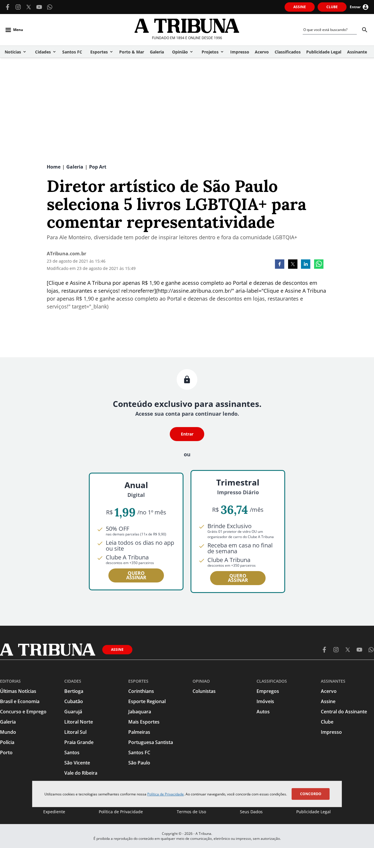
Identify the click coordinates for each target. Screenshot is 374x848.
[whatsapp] (318, 264)
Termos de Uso (191, 811)
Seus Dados (251, 811)
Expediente (54, 811)
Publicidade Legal (313, 811)
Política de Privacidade (165, 794)
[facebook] (279, 264)
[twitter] (292, 264)
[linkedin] (305, 264)
